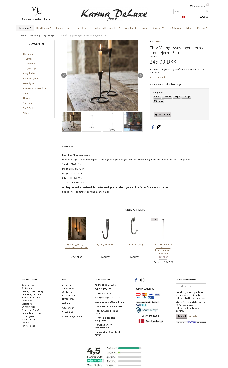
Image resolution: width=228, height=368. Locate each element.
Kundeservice (28, 285)
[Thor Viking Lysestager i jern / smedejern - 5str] (102, 75)
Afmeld (193, 316)
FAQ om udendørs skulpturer (105, 319)
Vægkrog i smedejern (105, 244)
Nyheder (66, 303)
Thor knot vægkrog (134, 244)
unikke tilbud (193, 295)
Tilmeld (182, 316)
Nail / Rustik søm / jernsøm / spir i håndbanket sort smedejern (163, 248)
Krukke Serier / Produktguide (103, 326)
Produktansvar (29, 319)
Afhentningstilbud (72, 316)
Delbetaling (27, 303)
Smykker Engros (29, 306)
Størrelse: (161, 92)
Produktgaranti (29, 316)
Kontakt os (27, 288)
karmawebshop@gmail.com (109, 302)
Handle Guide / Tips (31, 297)
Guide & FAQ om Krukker (109, 306)
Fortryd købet (28, 325)
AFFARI (158, 41)
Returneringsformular (32, 294)
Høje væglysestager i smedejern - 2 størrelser (76, 246)
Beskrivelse (67, 146)
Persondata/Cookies (31, 313)
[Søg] (207, 11)
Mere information (158, 77)
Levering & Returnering (32, 291)
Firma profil (27, 300)
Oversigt (26, 322)
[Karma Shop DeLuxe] (114, 13)
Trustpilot (67, 312)
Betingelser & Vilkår (31, 310)
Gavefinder (68, 307)
